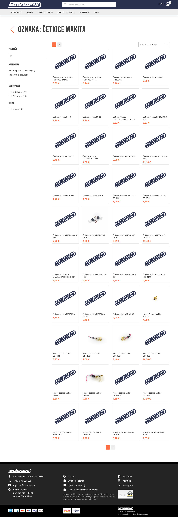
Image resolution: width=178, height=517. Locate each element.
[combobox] (151, 44)
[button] (164, 4)
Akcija (30, 12)
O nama (83, 12)
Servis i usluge (65, 12)
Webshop (15, 12)
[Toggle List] (166, 44)
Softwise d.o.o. (142, 514)
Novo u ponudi (45, 12)
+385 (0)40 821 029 (22, 480)
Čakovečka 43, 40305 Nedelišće (28, 476)
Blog (96, 12)
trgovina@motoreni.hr (24, 485)
